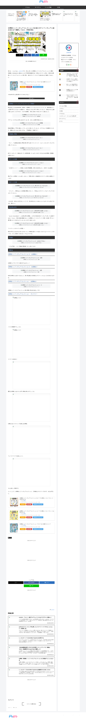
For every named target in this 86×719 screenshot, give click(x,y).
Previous (7, 16)
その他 (10, 537)
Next (78, 16)
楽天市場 (29, 86)
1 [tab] (42, 23)
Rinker (25, 500)
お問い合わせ (76, 715)
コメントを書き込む (31, 704)
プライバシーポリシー (68, 715)
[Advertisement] (31, 66)
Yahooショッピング (38, 86)
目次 (30, 98)
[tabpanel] (13, 15)
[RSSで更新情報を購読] (71, 65)
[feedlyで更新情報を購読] (69, 65)
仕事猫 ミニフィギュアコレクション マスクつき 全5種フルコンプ (35, 81)
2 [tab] (43, 23)
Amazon (23, 86)
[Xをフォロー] (67, 65)
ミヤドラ (21, 71)
